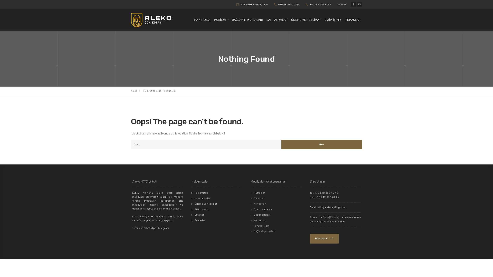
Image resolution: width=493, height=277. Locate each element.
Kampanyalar (277, 20)
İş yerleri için (261, 225)
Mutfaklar (259, 193)
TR (345, 5)
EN (342, 5)
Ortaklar (199, 215)
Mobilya (220, 20)
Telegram (163, 228)
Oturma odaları (263, 209)
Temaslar (353, 20)
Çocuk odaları (262, 215)
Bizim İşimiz (332, 20)
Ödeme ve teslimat (306, 20)
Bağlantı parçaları (247, 20)
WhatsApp (150, 228)
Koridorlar (260, 204)
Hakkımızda (201, 20)
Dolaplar (259, 198)
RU (338, 5)
